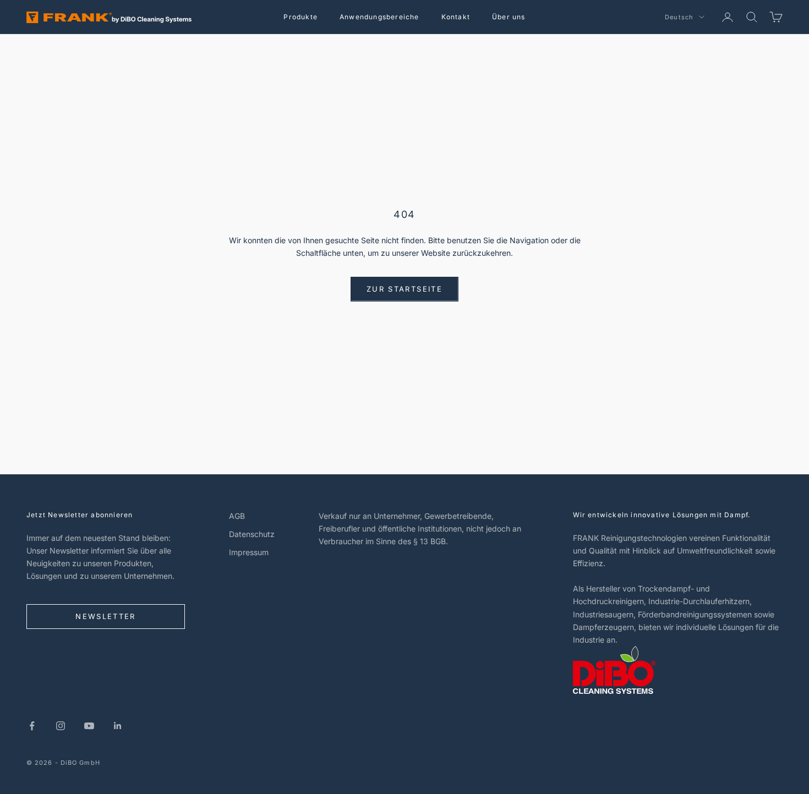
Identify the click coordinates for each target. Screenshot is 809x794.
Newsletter (105, 616)
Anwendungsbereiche (379, 17)
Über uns (509, 17)
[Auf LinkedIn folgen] (117, 725)
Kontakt (455, 17)
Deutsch (679, 17)
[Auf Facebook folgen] (31, 725)
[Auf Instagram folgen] (60, 725)
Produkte (300, 17)
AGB (237, 516)
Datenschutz (252, 534)
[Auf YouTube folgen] (89, 725)
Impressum (249, 552)
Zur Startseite (404, 288)
